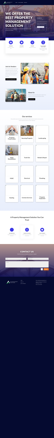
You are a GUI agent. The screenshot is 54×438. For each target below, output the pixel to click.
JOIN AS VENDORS (23, 283)
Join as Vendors (20, 2)
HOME (21, 280)
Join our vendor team (11, 79)
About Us (25, 2)
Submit (46, 269)
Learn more (31, 99)
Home (16, 2)
